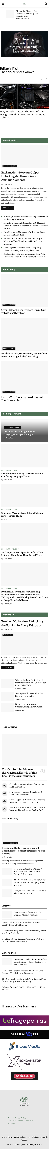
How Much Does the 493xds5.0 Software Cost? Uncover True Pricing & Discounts (28, 871)
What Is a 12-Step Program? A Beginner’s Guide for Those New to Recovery (23, 940)
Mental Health (9, 166)
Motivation (8, 634)
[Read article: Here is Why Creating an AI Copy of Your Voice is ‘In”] (24, 377)
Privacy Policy (20, 1118)
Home (10, 1118)
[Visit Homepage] (24, 3)
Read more (8, 207)
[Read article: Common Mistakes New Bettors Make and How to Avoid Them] (24, 495)
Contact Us (12, 1124)
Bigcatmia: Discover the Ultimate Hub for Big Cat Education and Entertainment (27, 15)
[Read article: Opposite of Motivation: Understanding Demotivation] (7, 707)
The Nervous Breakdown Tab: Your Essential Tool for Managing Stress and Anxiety (29, 882)
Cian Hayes (8, 603)
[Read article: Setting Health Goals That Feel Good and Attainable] (7, 696)
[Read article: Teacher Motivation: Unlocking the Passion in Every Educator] (24, 643)
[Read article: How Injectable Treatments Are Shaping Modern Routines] (7, 914)
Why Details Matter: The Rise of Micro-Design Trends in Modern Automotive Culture (23, 114)
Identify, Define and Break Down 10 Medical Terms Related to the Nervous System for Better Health (25, 226)
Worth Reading (10, 843)
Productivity (9, 305)
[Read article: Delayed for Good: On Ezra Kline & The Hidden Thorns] (7, 893)
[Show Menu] (3, 4)
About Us (29, 1121)
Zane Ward (8, 184)
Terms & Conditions (15, 1121)
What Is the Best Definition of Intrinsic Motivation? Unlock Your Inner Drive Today (30, 683)
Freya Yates (10, 438)
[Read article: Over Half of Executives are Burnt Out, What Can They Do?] (24, 290)
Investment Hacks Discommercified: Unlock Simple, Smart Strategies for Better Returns (23, 851)
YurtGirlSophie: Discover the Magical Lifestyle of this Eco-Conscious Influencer (19, 772)
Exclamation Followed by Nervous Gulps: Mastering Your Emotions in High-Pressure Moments (24, 241)
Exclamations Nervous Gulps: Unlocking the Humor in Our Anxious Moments (20, 176)
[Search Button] (46, 4)
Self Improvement (24, 35)
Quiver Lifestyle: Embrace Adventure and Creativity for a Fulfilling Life (21, 923)
